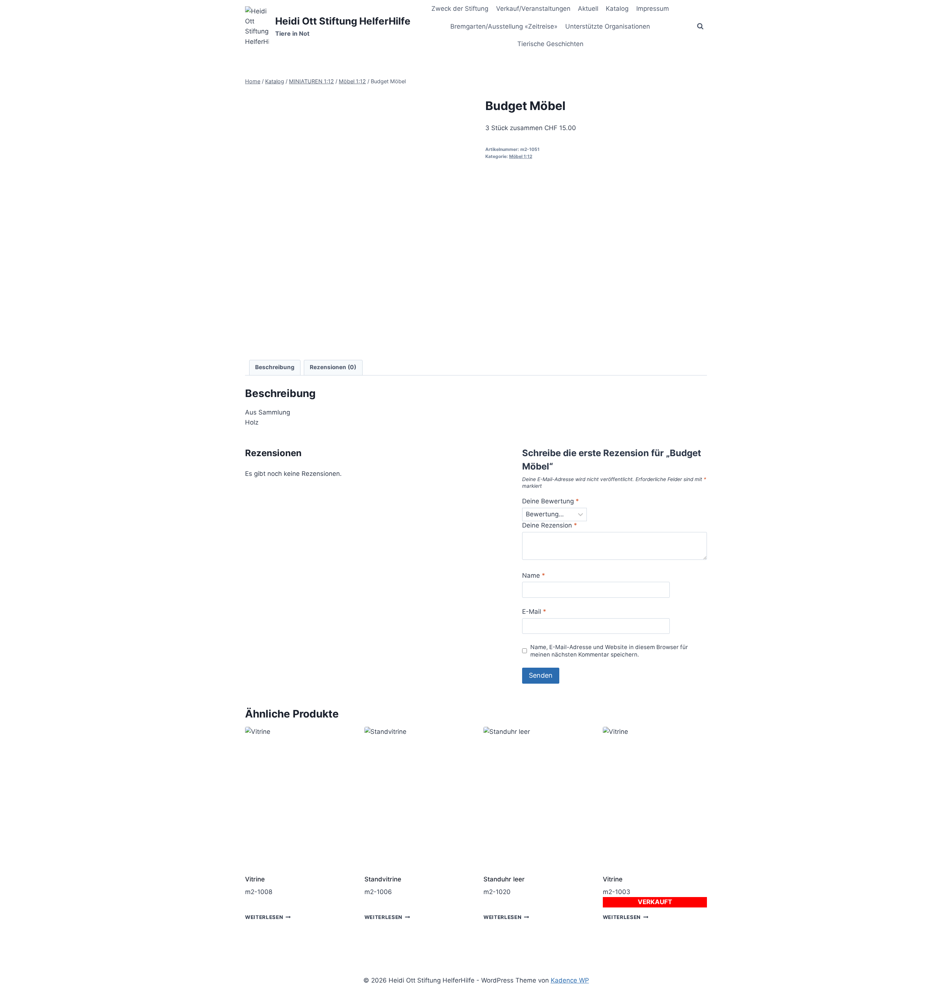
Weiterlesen (264, 917)
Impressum (652, 8)
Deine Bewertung (550, 501)
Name (533, 575)
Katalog (617, 8)
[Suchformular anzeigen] (700, 26)
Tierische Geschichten (550, 44)
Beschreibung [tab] (275, 367)
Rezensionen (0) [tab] (333, 367)
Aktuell (588, 8)
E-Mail (534, 611)
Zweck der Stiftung (459, 8)
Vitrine (255, 879)
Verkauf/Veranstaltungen (533, 8)
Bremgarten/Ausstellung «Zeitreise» (503, 26)
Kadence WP (570, 980)
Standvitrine (382, 879)
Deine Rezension (549, 525)
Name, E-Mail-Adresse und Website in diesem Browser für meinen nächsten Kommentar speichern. (609, 651)
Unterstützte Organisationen (607, 26)
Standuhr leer (504, 879)
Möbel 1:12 (520, 156)
